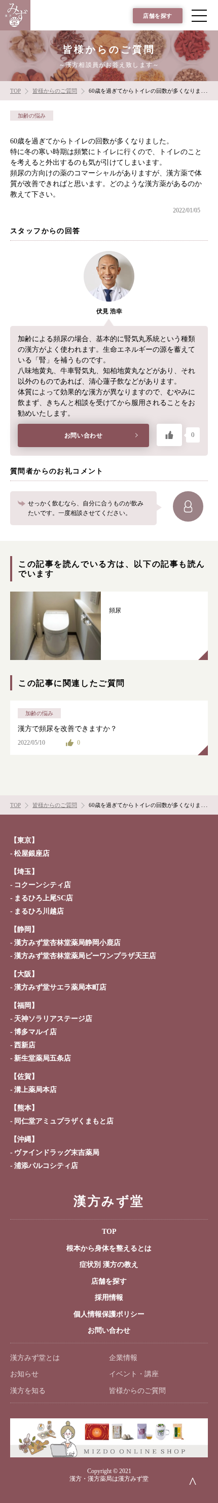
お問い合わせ (83, 435)
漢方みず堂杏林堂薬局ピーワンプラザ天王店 (85, 956)
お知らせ (24, 1374)
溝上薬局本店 (35, 1089)
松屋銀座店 (32, 853)
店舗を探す (157, 16)
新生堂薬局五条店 (42, 1058)
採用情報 (109, 1297)
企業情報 (123, 1358)
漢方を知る (28, 1391)
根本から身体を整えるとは (109, 1248)
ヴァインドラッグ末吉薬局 (56, 1152)
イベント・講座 (134, 1374)
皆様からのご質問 (137, 1391)
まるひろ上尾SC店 (43, 898)
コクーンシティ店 (42, 885)
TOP (109, 1231)
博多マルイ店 (35, 1032)
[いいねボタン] (169, 435)
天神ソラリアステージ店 (53, 1018)
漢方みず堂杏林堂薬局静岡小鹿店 (67, 942)
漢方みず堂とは (35, 1358)
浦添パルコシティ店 (46, 1165)
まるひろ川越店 (39, 911)
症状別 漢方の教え (109, 1264)
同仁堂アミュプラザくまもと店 (64, 1121)
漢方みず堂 (109, 1201)
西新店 (24, 1045)
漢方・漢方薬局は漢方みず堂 (109, 1478)
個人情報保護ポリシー (109, 1314)
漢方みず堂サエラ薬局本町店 (60, 987)
